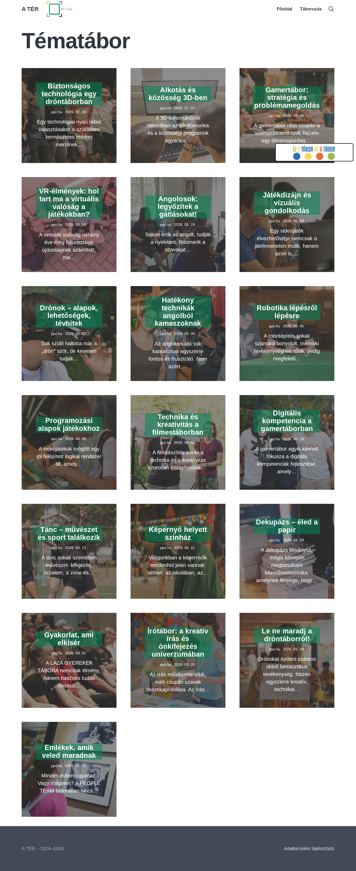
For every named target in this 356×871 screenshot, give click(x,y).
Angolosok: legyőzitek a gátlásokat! (178, 206)
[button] (331, 9)
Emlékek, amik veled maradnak (69, 751)
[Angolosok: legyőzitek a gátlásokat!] (178, 180)
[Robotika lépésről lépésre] (287, 289)
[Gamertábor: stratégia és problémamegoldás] (287, 71)
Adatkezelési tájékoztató (309, 848)
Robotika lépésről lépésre (287, 312)
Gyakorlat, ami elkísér (69, 639)
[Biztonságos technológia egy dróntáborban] (69, 71)
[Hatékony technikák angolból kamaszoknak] (178, 289)
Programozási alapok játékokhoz (69, 424)
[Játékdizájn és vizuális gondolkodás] (287, 180)
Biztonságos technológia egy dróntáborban (69, 93)
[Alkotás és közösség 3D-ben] (178, 71)
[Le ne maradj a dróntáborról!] (287, 616)
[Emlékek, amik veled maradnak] (69, 725)
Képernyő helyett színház (178, 533)
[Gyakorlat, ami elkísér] (69, 616)
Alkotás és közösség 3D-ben (178, 94)
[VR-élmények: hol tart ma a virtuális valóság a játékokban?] (69, 180)
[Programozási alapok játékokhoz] (69, 398)
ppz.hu (56, 112)
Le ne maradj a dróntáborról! (287, 635)
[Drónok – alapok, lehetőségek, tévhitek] (69, 289)
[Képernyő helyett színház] (178, 507)
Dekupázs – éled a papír (287, 526)
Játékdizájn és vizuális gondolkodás (287, 202)
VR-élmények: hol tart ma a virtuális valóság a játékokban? (69, 202)
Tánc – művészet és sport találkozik (69, 533)
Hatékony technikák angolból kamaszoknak (178, 311)
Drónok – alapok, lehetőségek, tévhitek (69, 315)
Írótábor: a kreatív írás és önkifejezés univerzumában (178, 642)
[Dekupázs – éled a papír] (287, 507)
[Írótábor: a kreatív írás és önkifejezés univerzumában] (178, 616)
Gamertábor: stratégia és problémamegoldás (287, 97)
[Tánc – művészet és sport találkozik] (69, 507)
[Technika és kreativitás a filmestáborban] (178, 398)
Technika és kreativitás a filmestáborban (178, 424)
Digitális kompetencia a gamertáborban (287, 420)
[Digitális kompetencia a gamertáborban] (287, 398)
